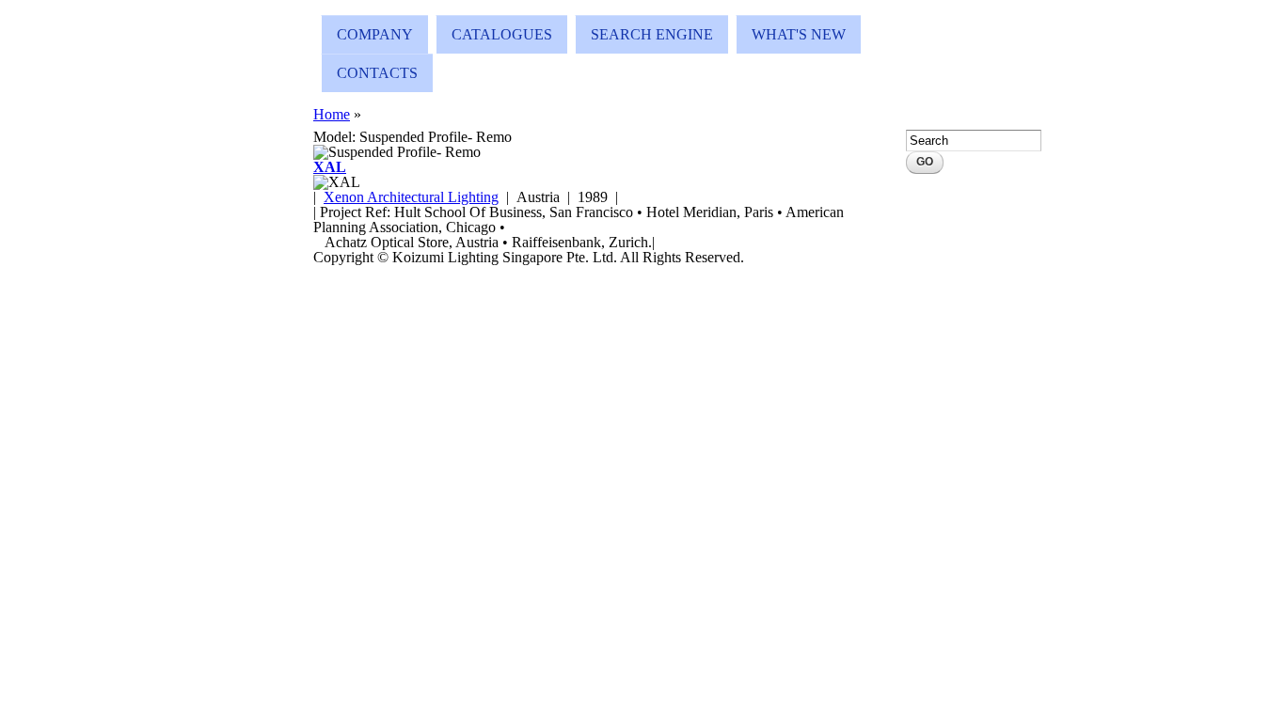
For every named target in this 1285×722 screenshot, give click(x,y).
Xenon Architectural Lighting (411, 197)
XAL (329, 167)
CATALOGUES (502, 34)
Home (331, 114)
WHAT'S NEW (799, 34)
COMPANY (375, 34)
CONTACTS (377, 73)
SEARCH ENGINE (652, 34)
